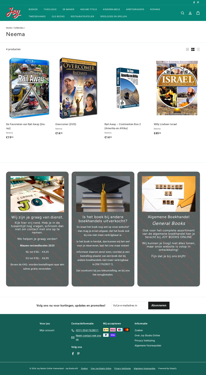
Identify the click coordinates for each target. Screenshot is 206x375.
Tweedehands (37, 16)
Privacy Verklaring (145, 340)
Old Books (58, 16)
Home (9, 28)
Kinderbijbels (111, 9)
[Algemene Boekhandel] (168, 194)
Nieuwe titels (88, 9)
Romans (155, 9)
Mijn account (47, 330)
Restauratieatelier (82, 16)
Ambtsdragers (135, 9)
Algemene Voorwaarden (148, 345)
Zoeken (139, 330)
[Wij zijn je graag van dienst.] (37, 194)
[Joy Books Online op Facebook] (72, 353)
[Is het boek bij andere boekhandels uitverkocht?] (103, 194)
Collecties (18, 28)
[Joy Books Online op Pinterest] (78, 353)
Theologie (50, 9)
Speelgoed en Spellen (113, 16)
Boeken (33, 9)
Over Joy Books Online (147, 335)
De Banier (68, 9)
